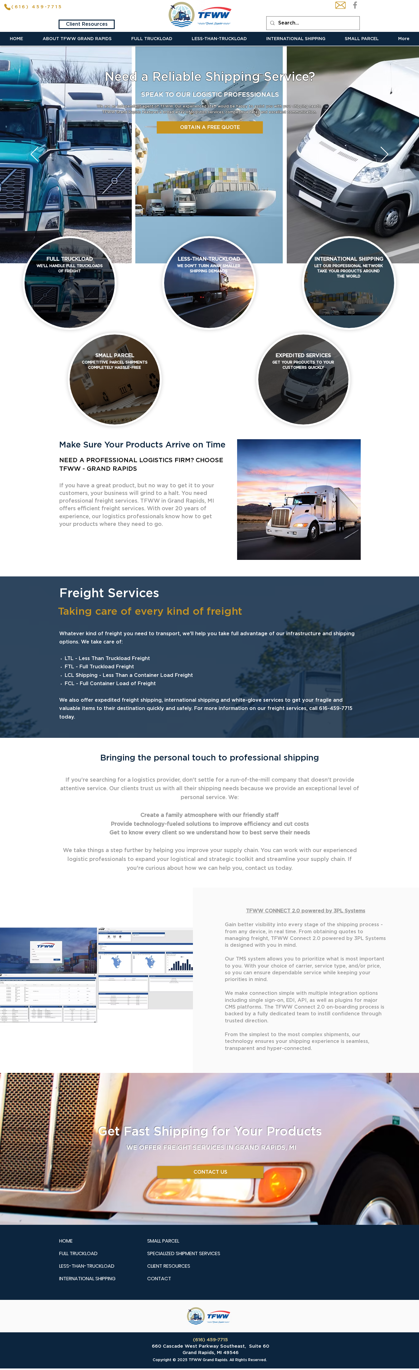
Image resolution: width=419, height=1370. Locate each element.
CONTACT (159, 1278)
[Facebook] (355, 5)
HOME (66, 1240)
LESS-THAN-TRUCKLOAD (86, 1266)
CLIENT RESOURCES (168, 1266)
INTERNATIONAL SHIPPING (87, 1278)
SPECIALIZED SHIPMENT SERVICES (183, 1253)
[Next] (384, 155)
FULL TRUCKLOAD (78, 1253)
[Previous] (34, 155)
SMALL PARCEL (163, 1240)
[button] (77, 38)
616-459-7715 (335, 708)
